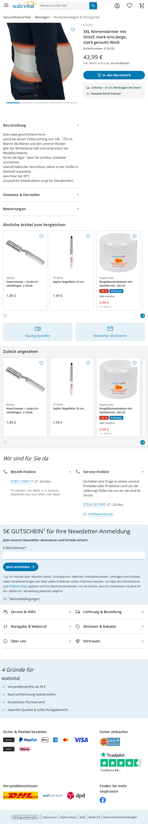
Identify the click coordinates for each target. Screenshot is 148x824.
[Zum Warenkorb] (142, 6)
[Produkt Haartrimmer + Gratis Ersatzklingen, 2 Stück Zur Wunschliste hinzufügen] (41, 236)
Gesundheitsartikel (17, 17)
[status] (63, 6)
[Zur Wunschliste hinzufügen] (73, 30)
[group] (41, 61)
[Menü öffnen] (6, 5)
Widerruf (94, 817)
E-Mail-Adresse (13, 548)
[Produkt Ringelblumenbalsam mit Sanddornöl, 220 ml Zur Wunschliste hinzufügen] (134, 236)
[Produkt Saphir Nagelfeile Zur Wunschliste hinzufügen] (88, 236)
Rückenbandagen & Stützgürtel (76, 17)
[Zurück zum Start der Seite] (144, 797)
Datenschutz (18, 586)
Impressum (49, 817)
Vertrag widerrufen (25, 817)
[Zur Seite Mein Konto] (117, 6)
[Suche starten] (93, 5)
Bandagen (42, 17)
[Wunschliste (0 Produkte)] (129, 6)
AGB (82, 817)
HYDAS (88, 25)
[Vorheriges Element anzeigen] (5, 315)
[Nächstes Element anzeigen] (142, 315)
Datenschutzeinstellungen (120, 817)
